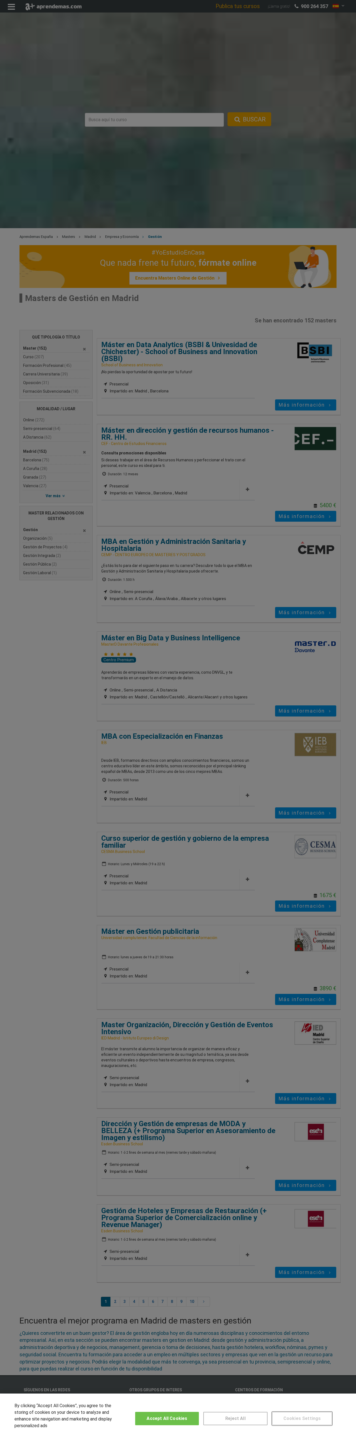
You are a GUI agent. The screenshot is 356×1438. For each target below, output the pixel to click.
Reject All (235, 1418)
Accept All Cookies (167, 1418)
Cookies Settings (302, 1418)
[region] (178, 1416)
